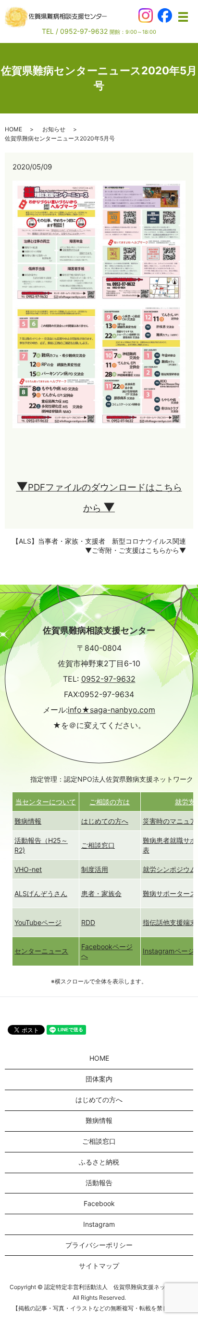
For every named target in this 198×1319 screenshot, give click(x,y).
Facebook (99, 1203)
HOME (13, 129)
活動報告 (99, 1183)
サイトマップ (99, 1266)
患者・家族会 (101, 893)
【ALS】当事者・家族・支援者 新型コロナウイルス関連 (99, 541)
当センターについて (45, 802)
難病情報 (27, 821)
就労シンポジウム (170, 869)
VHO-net (28, 869)
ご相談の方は (109, 802)
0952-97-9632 (108, 679)
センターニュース (41, 951)
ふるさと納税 (99, 1162)
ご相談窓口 (98, 845)
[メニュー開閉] (183, 17)
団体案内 (99, 1079)
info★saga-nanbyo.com (111, 710)
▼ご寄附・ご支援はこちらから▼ (135, 550)
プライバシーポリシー (99, 1245)
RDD (88, 922)
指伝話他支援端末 (170, 922)
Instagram (99, 1224)
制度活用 (94, 869)
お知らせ (53, 129)
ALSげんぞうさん (40, 893)
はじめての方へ (104, 821)
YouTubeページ (38, 922)
